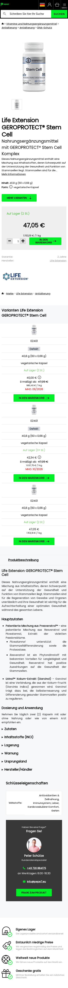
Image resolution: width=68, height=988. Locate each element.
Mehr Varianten (17, 198)
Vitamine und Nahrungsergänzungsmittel (31, 23)
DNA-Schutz (44, 27)
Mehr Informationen (14, 174)
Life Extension (58, 260)
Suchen (59, 14)
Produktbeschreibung (23, 560)
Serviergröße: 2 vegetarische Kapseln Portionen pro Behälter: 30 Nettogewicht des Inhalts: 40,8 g (33, 729)
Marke (10, 293)
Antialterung (9, 27)
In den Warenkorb (43, 241)
